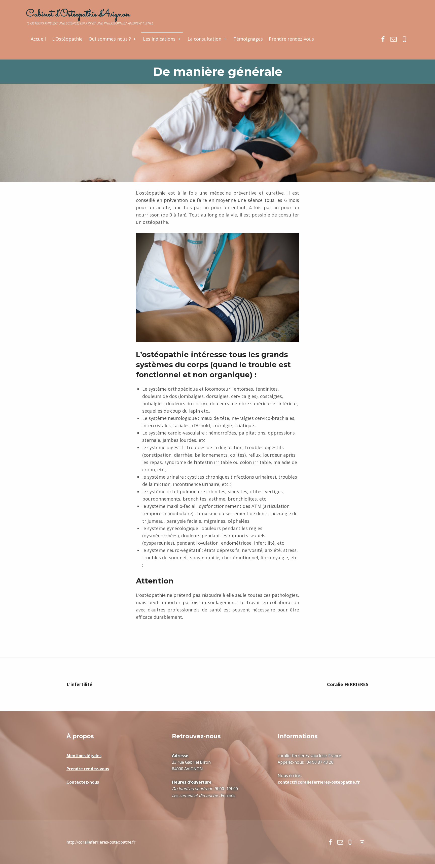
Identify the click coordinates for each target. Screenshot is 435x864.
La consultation (204, 39)
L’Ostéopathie (67, 39)
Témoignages (248, 39)
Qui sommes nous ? (110, 39)
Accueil (38, 39)
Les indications (159, 39)
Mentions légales (83, 755)
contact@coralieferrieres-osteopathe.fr (319, 782)
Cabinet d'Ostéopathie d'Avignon (78, 14)
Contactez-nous (82, 782)
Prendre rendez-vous (291, 39)
